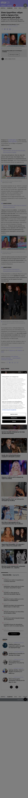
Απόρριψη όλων (14, 417)
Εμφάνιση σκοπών (14, 414)
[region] (14, 399)
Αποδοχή (14, 421)
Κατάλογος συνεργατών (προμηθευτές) (9, 409)
